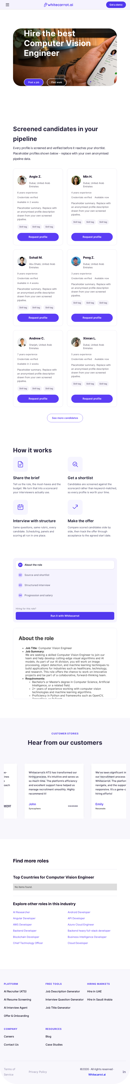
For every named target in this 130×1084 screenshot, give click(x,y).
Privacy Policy (38, 1071)
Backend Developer (25, 930)
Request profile (38, 236)
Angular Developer (24, 918)
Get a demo (116, 4)
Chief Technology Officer (28, 943)
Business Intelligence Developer (87, 937)
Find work (56, 82)
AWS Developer (22, 924)
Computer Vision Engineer (57, 48)
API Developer (76, 918)
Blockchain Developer (26, 937)
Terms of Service (9, 1071)
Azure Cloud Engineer (81, 924)
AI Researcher (21, 912)
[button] (7, 4)
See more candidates (65, 418)
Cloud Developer (78, 943)
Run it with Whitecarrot (65, 615)
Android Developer (79, 912)
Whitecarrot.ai (97, 1074)
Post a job (33, 82)
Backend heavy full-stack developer (89, 930)
